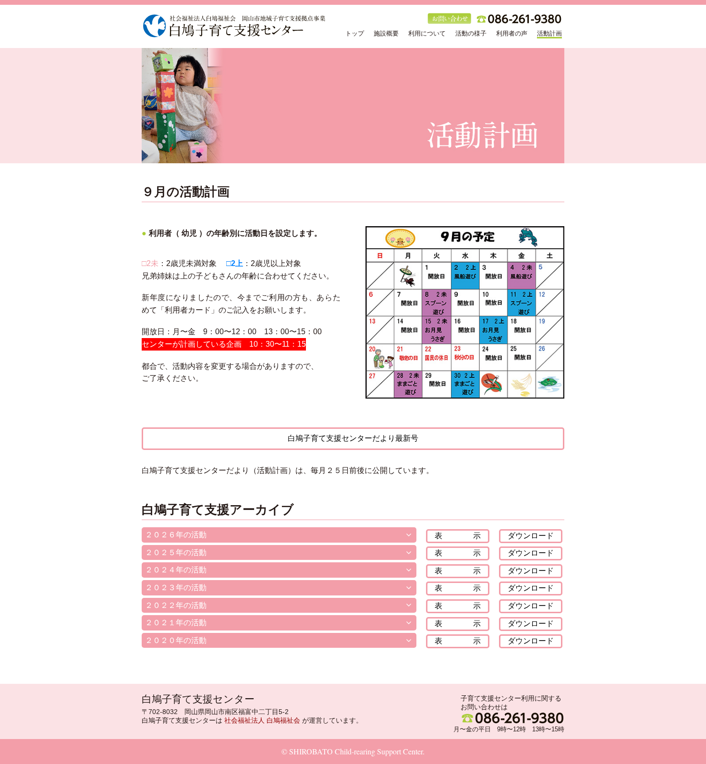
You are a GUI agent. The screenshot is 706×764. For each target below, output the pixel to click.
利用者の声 (511, 33)
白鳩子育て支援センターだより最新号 (353, 438)
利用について (427, 33)
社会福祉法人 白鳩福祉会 (262, 720)
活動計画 (549, 33)
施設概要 (386, 33)
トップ (354, 33)
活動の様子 (471, 33)
